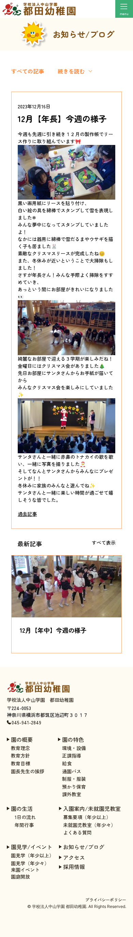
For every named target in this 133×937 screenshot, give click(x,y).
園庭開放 (20, 876)
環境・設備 (74, 748)
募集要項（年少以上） (87, 817)
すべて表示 (104, 542)
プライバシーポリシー (105, 899)
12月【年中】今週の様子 (53, 630)
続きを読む (71, 71)
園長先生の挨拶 (27, 771)
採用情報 (74, 866)
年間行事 (24, 824)
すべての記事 (27, 71)
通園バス (71, 771)
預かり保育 (74, 786)
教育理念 (20, 748)
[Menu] (124, 6)
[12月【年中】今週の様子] (66, 586)
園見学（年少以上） (32, 855)
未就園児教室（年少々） (89, 824)
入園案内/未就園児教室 (92, 808)
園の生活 (22, 808)
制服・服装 (74, 778)
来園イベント (25, 869)
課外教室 (71, 794)
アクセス (74, 857)
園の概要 (22, 739)
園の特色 (73, 739)
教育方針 (20, 755)
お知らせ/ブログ (83, 847)
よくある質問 (77, 832)
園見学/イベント (31, 847)
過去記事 (27, 513)
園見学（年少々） (30, 863)
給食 (67, 763)
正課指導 (71, 755)
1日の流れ (25, 817)
